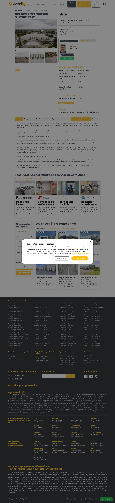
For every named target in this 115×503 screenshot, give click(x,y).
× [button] (90, 241)
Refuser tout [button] (62, 258)
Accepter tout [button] (80, 258)
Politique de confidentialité (80, 253)
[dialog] (57, 251)
